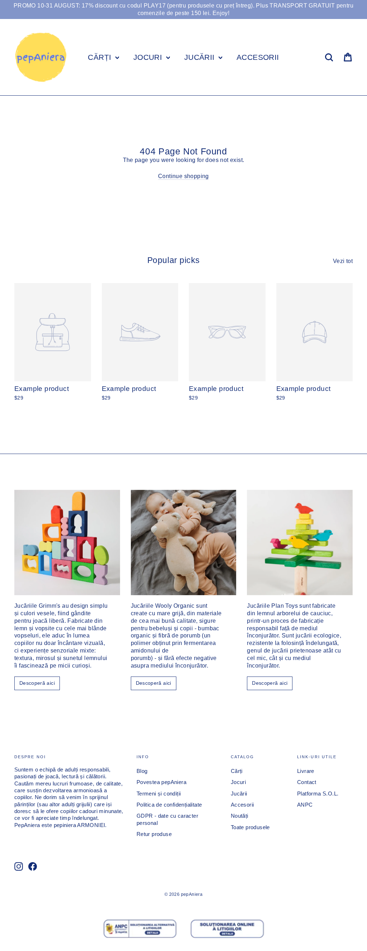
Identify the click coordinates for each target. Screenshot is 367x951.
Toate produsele (250, 827)
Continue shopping (183, 176)
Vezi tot (343, 261)
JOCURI (149, 57)
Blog (142, 771)
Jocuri (238, 782)
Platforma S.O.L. (317, 794)
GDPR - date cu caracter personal (167, 819)
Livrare (305, 771)
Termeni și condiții (159, 794)
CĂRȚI (100, 57)
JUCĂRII (200, 57)
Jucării (239, 794)
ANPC (305, 805)
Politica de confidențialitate (169, 805)
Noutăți (239, 816)
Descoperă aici (37, 683)
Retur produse (154, 834)
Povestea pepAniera (161, 782)
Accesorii (242, 805)
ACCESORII (258, 57)
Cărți (237, 771)
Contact (306, 782)
